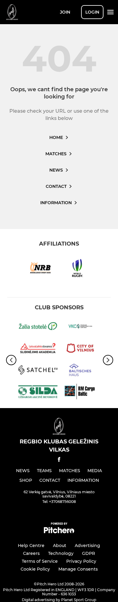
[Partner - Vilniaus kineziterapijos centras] (80, 327)
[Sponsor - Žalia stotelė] (37, 327)
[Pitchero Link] (59, 532)
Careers (31, 553)
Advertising (87, 545)
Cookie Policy (35, 569)
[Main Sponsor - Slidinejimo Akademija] (37, 349)
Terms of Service (40, 561)
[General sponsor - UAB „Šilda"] (37, 392)
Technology (61, 553)
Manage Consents (78, 569)
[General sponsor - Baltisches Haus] (80, 371)
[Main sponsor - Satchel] (37, 371)
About (59, 545)
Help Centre (31, 545)
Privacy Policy (81, 561)
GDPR (88, 553)
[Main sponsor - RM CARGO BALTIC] (80, 392)
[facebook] (59, 460)
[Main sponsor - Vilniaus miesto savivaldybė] (80, 349)
